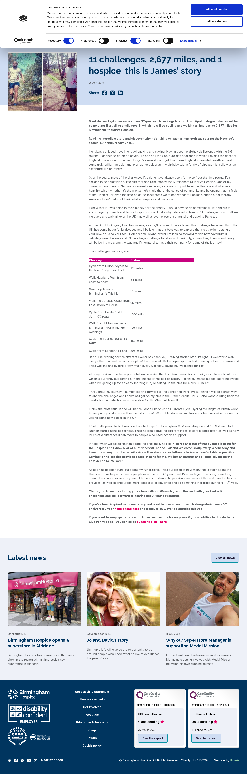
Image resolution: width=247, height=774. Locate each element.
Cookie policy (92, 745)
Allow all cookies (216, 9)
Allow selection (217, 21)
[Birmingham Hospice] (29, 694)
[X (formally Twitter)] (112, 92)
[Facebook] (104, 92)
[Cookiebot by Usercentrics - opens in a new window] (23, 41)
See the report (153, 738)
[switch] (104, 41)
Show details (188, 40)
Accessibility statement (92, 691)
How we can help (92, 699)
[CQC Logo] (148, 698)
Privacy (92, 738)
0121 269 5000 (53, 760)
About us (92, 714)
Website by (226, 760)
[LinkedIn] (120, 92)
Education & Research (92, 722)
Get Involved (92, 707)
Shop (92, 730)
